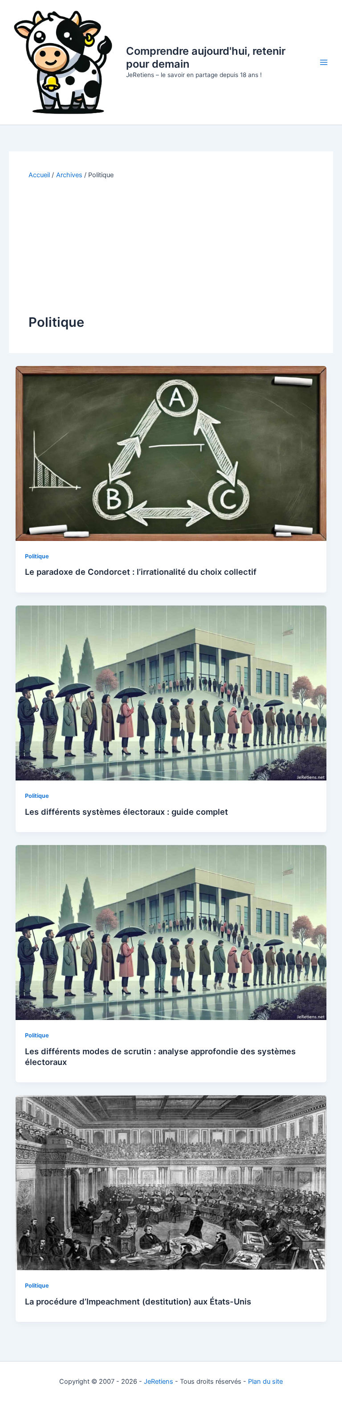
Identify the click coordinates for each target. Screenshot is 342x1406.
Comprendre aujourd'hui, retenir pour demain (205, 57)
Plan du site (265, 1382)
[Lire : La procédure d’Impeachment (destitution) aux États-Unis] (171, 1182)
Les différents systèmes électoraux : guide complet (126, 812)
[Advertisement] (171, 246)
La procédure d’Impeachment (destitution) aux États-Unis (138, 1301)
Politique (37, 556)
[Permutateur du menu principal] (323, 62)
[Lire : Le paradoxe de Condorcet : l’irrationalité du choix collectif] (171, 453)
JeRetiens (158, 1382)
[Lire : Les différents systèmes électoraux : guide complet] (171, 693)
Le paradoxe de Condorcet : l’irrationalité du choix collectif (140, 572)
